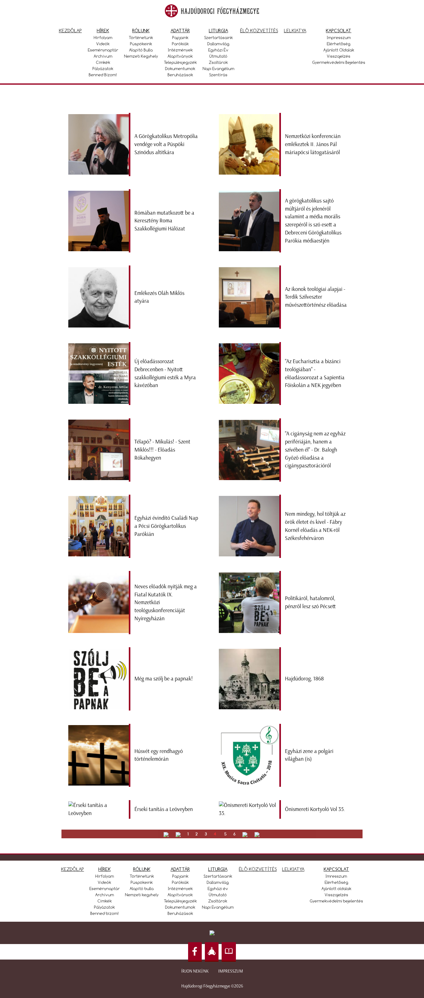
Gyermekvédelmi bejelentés (338, 62)
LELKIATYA (293, 869)
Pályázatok (102, 68)
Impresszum (339, 37)
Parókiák (180, 43)
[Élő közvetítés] (212, 952)
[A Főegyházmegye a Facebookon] (195, 952)
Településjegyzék (180, 62)
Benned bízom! (103, 74)
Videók (103, 43)
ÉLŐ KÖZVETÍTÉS (258, 869)
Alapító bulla (141, 49)
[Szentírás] (229, 952)
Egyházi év (218, 49)
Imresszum (336, 876)
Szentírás (218, 74)
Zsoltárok (218, 62)
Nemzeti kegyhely (141, 56)
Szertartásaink (218, 37)
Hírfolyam (103, 37)
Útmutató (219, 56)
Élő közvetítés (259, 30)
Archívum (103, 56)
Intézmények (180, 49)
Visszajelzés (338, 56)
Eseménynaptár (103, 49)
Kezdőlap (70, 30)
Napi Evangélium (218, 68)
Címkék (103, 62)
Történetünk (141, 37)
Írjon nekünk (195, 971)
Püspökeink (141, 43)
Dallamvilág (218, 43)
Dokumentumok (180, 68)
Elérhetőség (338, 43)
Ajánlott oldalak (338, 49)
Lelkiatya (295, 30)
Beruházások (180, 74)
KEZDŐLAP (72, 869)
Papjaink (180, 37)
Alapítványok (180, 56)
